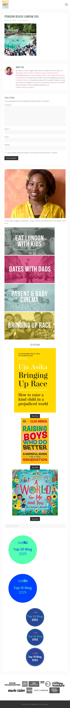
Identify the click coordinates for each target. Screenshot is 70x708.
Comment (8, 105)
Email (6, 137)
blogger (31, 71)
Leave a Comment (23, 20)
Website (7, 145)
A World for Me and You (23, 80)
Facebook (24, 87)
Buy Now (35, 416)
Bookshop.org (38, 83)
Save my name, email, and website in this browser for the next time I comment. (32, 153)
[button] (66, 4)
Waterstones (54, 83)
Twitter (18, 87)
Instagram (31, 87)
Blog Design (34, 704)
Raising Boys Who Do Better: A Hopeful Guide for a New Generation (37, 73)
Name (7, 129)
